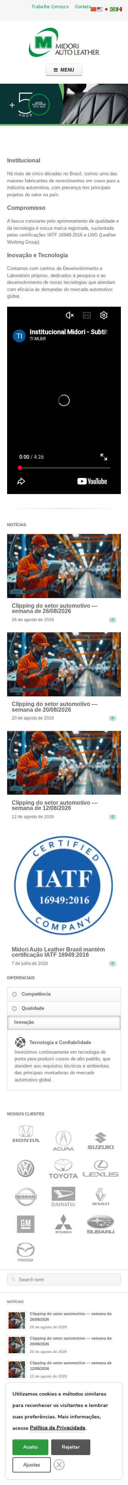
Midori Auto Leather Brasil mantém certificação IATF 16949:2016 (58, 952)
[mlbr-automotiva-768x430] (64, 565)
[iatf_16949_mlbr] (64, 885)
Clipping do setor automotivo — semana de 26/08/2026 (54, 608)
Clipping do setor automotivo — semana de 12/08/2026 (54, 805)
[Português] (113, 8)
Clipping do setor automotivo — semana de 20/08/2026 (54, 706)
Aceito (30, 1447)
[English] (100, 8)
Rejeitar (71, 1447)
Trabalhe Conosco (50, 6)
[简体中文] (94, 8)
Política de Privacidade (57, 1427)
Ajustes (31, 1464)
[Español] (119, 8)
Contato (83, 6)
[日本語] (106, 8)
